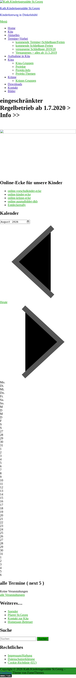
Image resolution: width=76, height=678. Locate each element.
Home (11, 28)
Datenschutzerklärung (21, 659)
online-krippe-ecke (19, 198)
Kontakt (13, 87)
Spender (13, 611)
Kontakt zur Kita (18, 618)
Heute (3, 302)
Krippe (12, 77)
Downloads (15, 84)
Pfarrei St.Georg (18, 615)
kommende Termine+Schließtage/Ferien (40, 42)
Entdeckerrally (17, 205)
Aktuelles (13, 35)
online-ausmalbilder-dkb (23, 201)
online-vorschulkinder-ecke (24, 191)
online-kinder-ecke (19, 194)
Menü (3, 21)
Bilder (11, 91)
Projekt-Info (23, 70)
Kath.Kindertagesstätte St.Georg (20, 8)
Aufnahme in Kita (19, 56)
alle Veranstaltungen (12, 595)
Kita (10, 31)
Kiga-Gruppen (25, 63)
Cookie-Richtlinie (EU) (22, 662)
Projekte (21, 66)
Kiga (11, 59)
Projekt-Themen (25, 73)
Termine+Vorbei (18, 38)
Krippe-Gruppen (26, 80)
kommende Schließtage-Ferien (34, 45)
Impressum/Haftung (20, 655)
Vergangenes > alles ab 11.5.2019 (36, 52)
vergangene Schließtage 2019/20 (36, 49)
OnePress (6, 672)
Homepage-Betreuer (20, 622)
